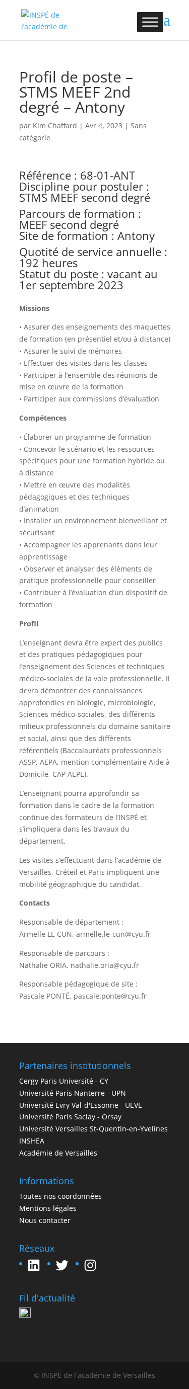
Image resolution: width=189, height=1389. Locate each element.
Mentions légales (48, 1208)
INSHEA (31, 1141)
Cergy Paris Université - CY (63, 1081)
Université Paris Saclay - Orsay (70, 1116)
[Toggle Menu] (150, 22)
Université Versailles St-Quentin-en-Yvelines (93, 1128)
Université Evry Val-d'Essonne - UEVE (80, 1105)
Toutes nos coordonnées (60, 1196)
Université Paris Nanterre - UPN (72, 1093)
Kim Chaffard (55, 125)
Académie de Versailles (58, 1153)
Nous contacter (45, 1220)
